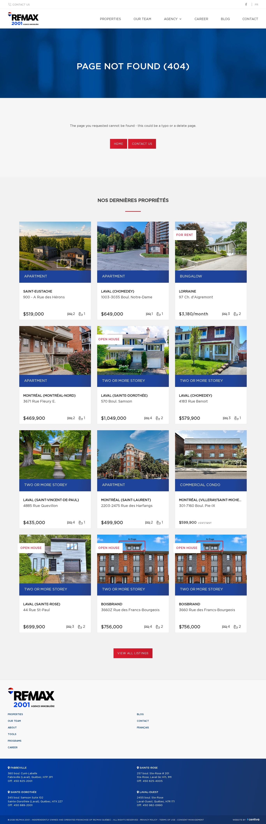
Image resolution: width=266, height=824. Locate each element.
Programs (14, 741)
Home (118, 144)
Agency (171, 19)
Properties (110, 19)
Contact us (21, 5)
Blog (225, 19)
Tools (12, 734)
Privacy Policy (148, 820)
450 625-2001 (23, 781)
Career (201, 19)
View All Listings (132, 653)
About (12, 727)
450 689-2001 (23, 805)
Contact (250, 19)
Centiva (253, 819)
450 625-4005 (153, 781)
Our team (142, 19)
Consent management (190, 820)
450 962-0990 (153, 805)
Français (143, 727)
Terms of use (167, 820)
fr (256, 5)
